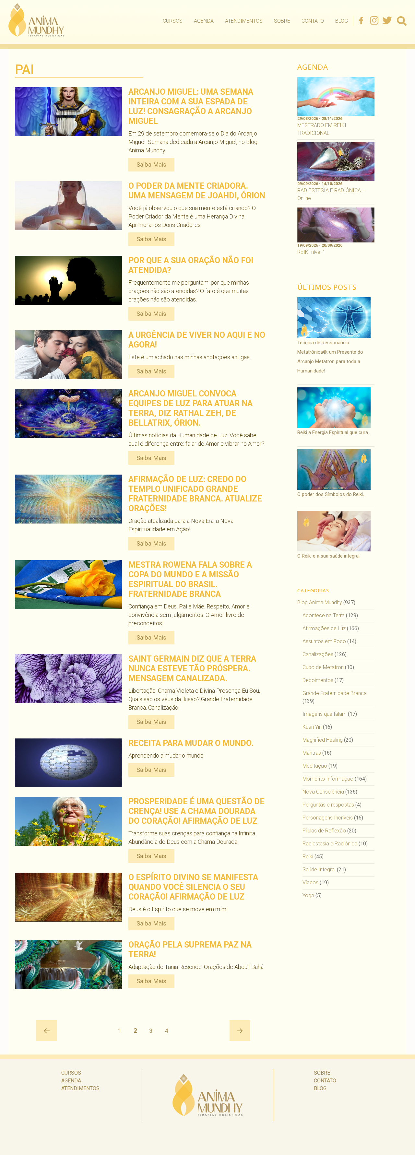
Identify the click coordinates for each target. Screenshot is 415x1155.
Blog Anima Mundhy (319, 602)
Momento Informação (327, 779)
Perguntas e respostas (328, 805)
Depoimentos (317, 680)
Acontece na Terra (323, 615)
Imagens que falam (324, 714)
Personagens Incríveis (327, 818)
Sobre (282, 21)
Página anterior (46, 1030)
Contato (313, 21)
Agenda (204, 21)
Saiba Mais (151, 164)
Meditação (314, 766)
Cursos (173, 21)
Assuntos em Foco (324, 641)
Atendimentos (244, 21)
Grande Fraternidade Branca (334, 693)
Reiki (307, 857)
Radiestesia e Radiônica (329, 844)
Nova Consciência (323, 792)
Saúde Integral (319, 869)
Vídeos (310, 882)
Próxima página (240, 1030)
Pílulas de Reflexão (324, 831)
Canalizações (317, 654)
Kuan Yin (312, 727)
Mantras (311, 753)
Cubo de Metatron (323, 667)
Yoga (308, 895)
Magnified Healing (322, 740)
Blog (341, 21)
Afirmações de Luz (324, 628)
